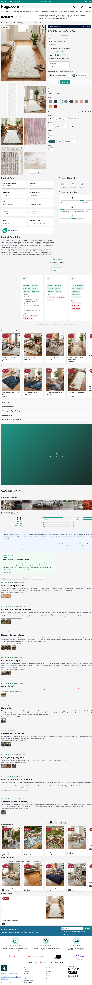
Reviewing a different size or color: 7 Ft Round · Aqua (13, 762)
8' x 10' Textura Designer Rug (9, 888)
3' (50, 118)
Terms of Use (5, 973)
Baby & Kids (45, 11)
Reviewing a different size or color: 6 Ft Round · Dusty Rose (14, 808)
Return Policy (49, 975)
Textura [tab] (4, 861)
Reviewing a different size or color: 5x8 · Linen (11, 691)
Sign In (77, 6)
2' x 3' (51, 126)
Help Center (49, 971)
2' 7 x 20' (76, 141)
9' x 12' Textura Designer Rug (75, 888)
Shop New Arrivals (46, 1)
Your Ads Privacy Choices (8, 977)
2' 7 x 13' (59, 141)
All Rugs (3, 11)
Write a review (64, 35)
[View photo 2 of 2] (8, 596)
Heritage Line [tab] (20, 861)
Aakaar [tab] (29, 861)
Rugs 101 (48, 973)
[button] (43, 28)
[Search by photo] (22, 6)
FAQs (47, 969)
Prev (48, 822)
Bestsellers (26, 977)
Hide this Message (63, 18)
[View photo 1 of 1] (3, 695)
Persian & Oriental (11, 11)
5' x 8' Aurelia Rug (72, 851)
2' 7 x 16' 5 (67, 141)
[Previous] (2, 348)
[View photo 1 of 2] (3, 596)
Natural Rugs (29, 11)
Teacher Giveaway (28, 982)
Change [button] (58, 93)
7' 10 (75, 118)
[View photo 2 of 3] (8, 647)
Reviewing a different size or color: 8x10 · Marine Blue (13, 740)
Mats (56, 11)
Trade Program (27, 978)
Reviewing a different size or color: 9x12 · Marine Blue (13, 669)
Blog (25, 969)
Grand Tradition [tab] (37, 861)
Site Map (26, 973)
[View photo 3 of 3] (14, 647)
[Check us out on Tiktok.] (75, 969)
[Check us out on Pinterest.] (78, 969)
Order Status (87, 1)
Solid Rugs (21, 23)
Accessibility (48, 977)
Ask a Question (53, 88)
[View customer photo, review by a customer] (6, 505)
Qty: (50, 82)
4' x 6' (65, 126)
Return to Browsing (6, 23)
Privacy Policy (64, 934)
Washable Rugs (21, 11)
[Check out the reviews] (73, 977)
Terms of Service (74, 934)
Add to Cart (64, 82)
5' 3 (60, 118)
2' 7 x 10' (52, 141)
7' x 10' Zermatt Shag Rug (30, 392)
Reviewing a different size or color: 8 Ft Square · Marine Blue (16, 569)
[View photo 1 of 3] (3, 647)
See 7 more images (35, 172)
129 (61, 822)
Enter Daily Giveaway (28, 980)
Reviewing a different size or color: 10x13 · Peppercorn (13, 643)
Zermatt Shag (28, 23)
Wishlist (86, 6)
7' (69, 118)
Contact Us (48, 966)
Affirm (25, 975)
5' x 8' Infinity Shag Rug (30, 357)
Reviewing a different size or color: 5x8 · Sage (11, 618)
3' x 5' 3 (58, 126)
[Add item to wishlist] (19, 335)
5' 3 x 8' (72, 126)
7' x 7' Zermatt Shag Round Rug (54, 392)
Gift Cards (26, 967)
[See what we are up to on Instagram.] (72, 969)
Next (65, 822)
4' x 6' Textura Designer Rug (31, 888)
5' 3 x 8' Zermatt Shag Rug (9, 357)
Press (47, 978)
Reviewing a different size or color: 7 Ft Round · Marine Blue (15, 716)
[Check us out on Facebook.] (69, 969)
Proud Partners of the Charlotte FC (32, 966)
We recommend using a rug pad (66, 71)
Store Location (27, 971)
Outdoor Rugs (37, 11)
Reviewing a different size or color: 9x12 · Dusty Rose (13, 592)
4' (54, 118)
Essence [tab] (11, 861)
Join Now (87, 928)
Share (62, 88)
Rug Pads (52, 11)
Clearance (88, 11)
